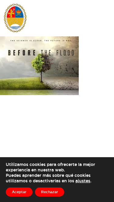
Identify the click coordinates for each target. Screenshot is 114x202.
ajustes (82, 180)
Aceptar (19, 192)
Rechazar (49, 192)
